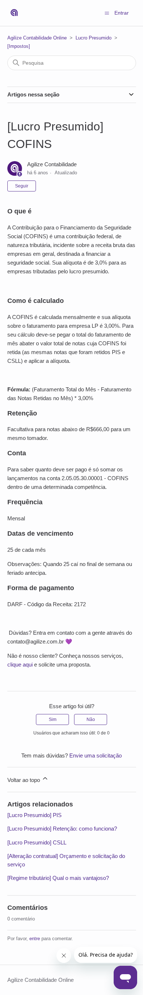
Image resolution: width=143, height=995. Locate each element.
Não (91, 719)
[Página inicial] (14, 13)
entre (34, 938)
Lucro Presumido (93, 38)
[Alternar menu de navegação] (106, 13)
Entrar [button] (121, 13)
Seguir (21, 186)
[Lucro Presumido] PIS (34, 815)
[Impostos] (18, 46)
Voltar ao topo (24, 780)
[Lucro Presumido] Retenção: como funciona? (62, 828)
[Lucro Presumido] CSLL (36, 842)
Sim (52, 719)
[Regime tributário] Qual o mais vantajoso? (58, 878)
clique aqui (20, 664)
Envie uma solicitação (95, 755)
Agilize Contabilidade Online (37, 38)
